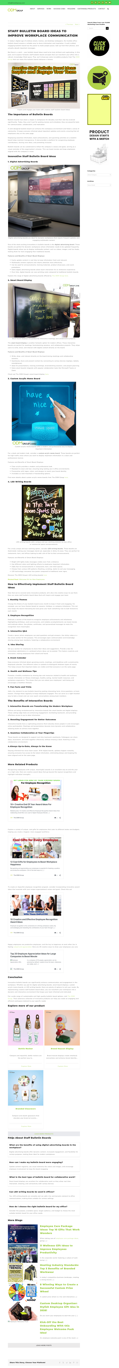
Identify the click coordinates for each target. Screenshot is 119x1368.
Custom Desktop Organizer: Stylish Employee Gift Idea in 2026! (59, 1307)
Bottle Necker (25, 1049)
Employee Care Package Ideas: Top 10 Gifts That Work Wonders (60, 1230)
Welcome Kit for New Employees (32, 579)
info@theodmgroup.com (16, 3)
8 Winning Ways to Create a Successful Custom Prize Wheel (59, 1288)
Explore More (26, 1066)
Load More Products (43, 1134)
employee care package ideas (67, 1238)
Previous (70, 24)
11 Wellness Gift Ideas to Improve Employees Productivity (56, 1249)
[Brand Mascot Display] (62, 1028)
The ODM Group (58, 276)
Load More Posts (44, 1345)
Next (77, 24)
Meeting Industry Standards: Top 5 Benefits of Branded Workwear (59, 1268)
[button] (108, 8)
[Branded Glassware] (25, 1088)
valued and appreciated (22, 947)
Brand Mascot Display (62, 1049)
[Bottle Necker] (25, 1028)
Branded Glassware (26, 1109)
